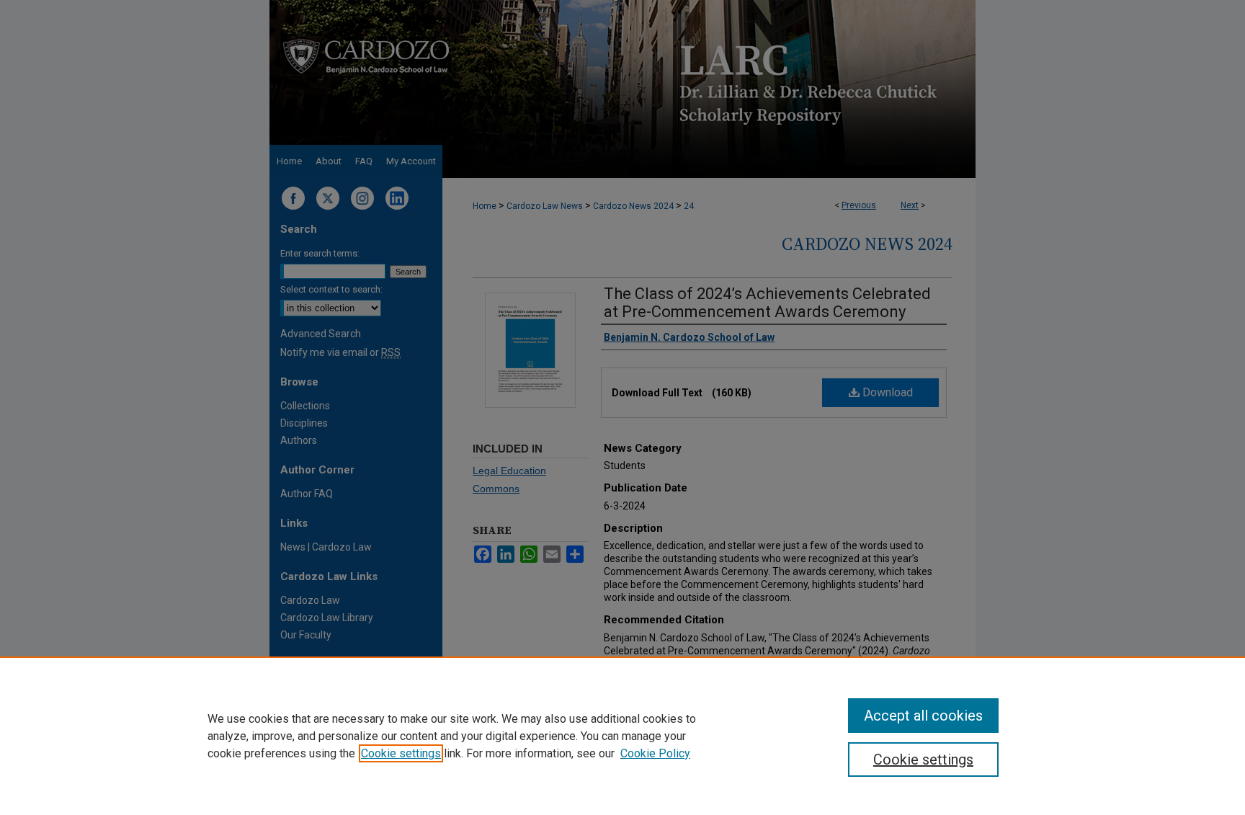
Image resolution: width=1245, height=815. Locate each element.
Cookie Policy (655, 753)
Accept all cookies (923, 715)
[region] (622, 735)
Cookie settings (401, 753)
